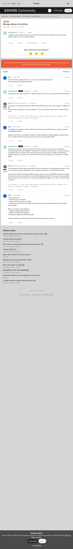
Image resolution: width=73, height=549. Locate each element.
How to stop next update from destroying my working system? (22, 244)
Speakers (5, 257)
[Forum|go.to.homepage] (19, 10)
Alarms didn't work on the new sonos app (15, 254)
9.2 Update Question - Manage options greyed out (18, 280)
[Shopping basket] (68, 3)
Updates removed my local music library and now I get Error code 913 (24, 234)
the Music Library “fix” (10, 249)
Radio (19, 3)
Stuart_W (10, 103)
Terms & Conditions (24, 295)
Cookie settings (35, 295)
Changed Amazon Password (11, 239)
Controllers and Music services (31, 16)
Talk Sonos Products (15, 16)
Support (14, 3)
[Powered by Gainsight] (36, 291)
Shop (4, 3)
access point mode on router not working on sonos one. (20, 275)
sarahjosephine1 (12, 32)
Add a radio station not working (12, 265)
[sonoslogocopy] (36, 3)
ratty (9, 77)
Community (4, 16)
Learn (8, 3)
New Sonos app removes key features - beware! (17, 260)
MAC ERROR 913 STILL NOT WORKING (15, 270)
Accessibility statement (47, 295)
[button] (2, 11)
